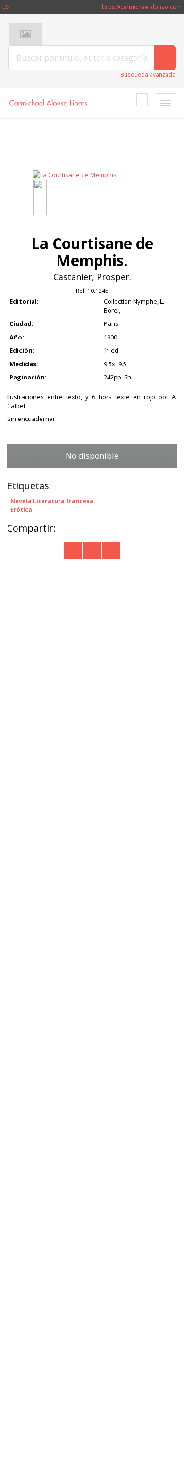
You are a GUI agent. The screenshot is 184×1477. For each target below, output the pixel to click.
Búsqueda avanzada (148, 75)
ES (5, 6)
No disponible (92, 455)
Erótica (21, 510)
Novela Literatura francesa (51, 501)
